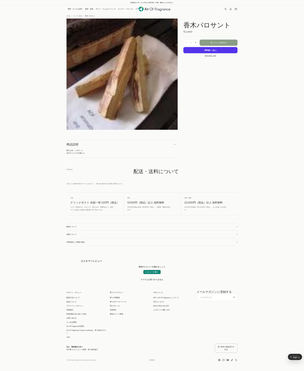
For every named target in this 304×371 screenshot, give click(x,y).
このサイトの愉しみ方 (161, 310)
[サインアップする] (233, 297)
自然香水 (113, 310)
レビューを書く (152, 272)
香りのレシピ (115, 306)
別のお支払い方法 (210, 56)
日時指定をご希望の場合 (75, 242)
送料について (71, 234)
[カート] (235, 9)
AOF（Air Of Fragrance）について (166, 297)
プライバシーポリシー (74, 306)
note (68, 337)
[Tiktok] (231, 360)
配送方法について (73, 297)
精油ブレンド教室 (116, 314)
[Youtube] (227, 360)
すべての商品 (78, 16)
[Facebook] (219, 360)
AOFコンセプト (159, 302)
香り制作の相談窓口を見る (226, 348)
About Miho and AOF (161, 306)
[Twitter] (236, 360)
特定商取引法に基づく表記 (76, 314)
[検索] (225, 9)
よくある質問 (71, 322)
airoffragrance (77, 360)
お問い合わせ (71, 318)
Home (68, 16)
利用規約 (69, 310)
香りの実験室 (115, 297)
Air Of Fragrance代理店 (75, 326)
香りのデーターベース (118, 302)
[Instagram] (223, 360)
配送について (71, 227)
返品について (71, 302)
